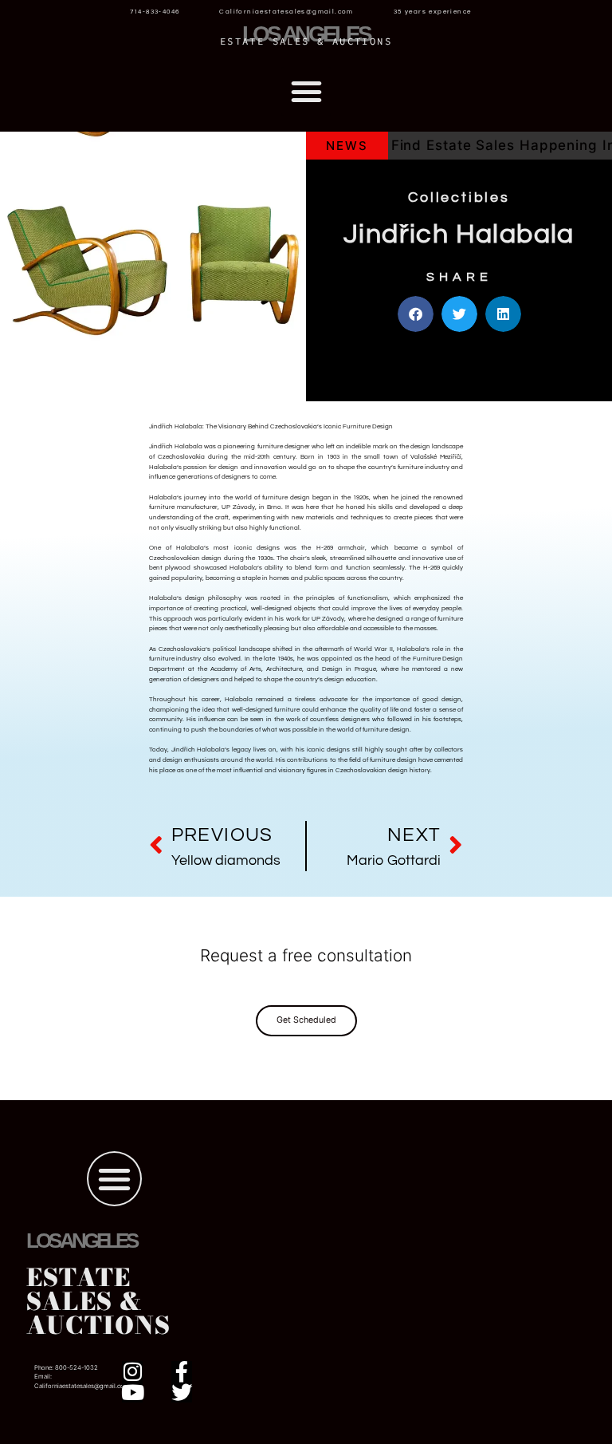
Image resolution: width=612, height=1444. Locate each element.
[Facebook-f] (181, 1371)
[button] (306, 91)
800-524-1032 (76, 1367)
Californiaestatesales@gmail (75, 1386)
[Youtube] (132, 1392)
